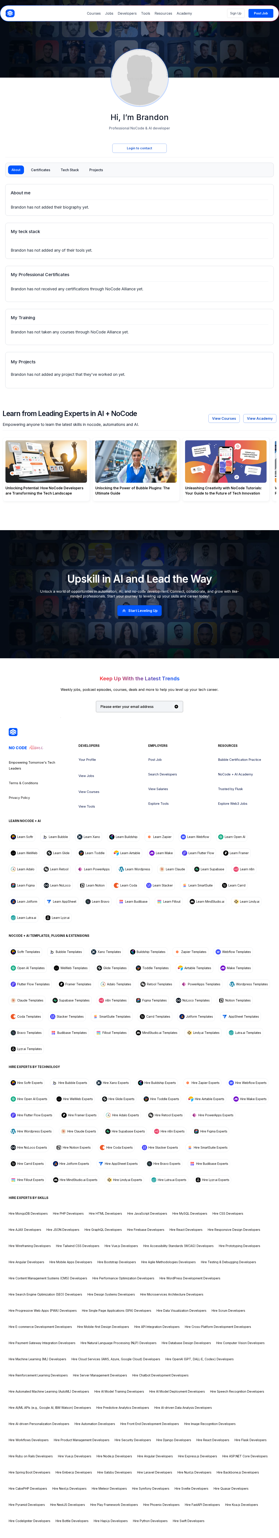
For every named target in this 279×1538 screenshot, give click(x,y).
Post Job (155, 760)
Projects (96, 170)
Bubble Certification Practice (239, 760)
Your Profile (87, 760)
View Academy (260, 418)
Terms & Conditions (23, 783)
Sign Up (236, 13)
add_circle (176, 706)
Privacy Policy (19, 798)
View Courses (224, 418)
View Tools (86, 806)
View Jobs (86, 776)
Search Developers (162, 774)
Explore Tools (158, 803)
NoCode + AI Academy (235, 774)
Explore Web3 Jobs (232, 803)
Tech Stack (70, 170)
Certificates (40, 170)
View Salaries (158, 789)
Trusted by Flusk (230, 789)
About (16, 170)
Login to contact (139, 148)
